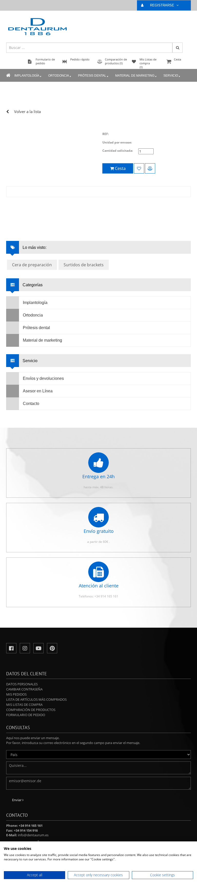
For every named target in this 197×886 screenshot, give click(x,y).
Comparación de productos (30, 709)
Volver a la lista (27, 111)
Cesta (177, 59)
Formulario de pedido (25, 714)
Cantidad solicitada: (117, 150)
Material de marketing (134, 75)
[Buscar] (177, 48)
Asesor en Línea (38, 391)
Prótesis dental (92, 75)
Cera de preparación (32, 265)
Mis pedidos (16, 694)
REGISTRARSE (162, 5)
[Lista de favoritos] (139, 168)
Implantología (26, 75)
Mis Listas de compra (24, 704)
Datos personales (22, 684)
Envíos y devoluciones (43, 378)
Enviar (17, 800)
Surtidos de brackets (84, 265)
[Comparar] (150, 168)
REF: (105, 134)
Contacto (31, 403)
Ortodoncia (58, 75)
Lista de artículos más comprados (36, 699)
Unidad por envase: (117, 142)
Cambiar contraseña (24, 689)
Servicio (170, 75)
